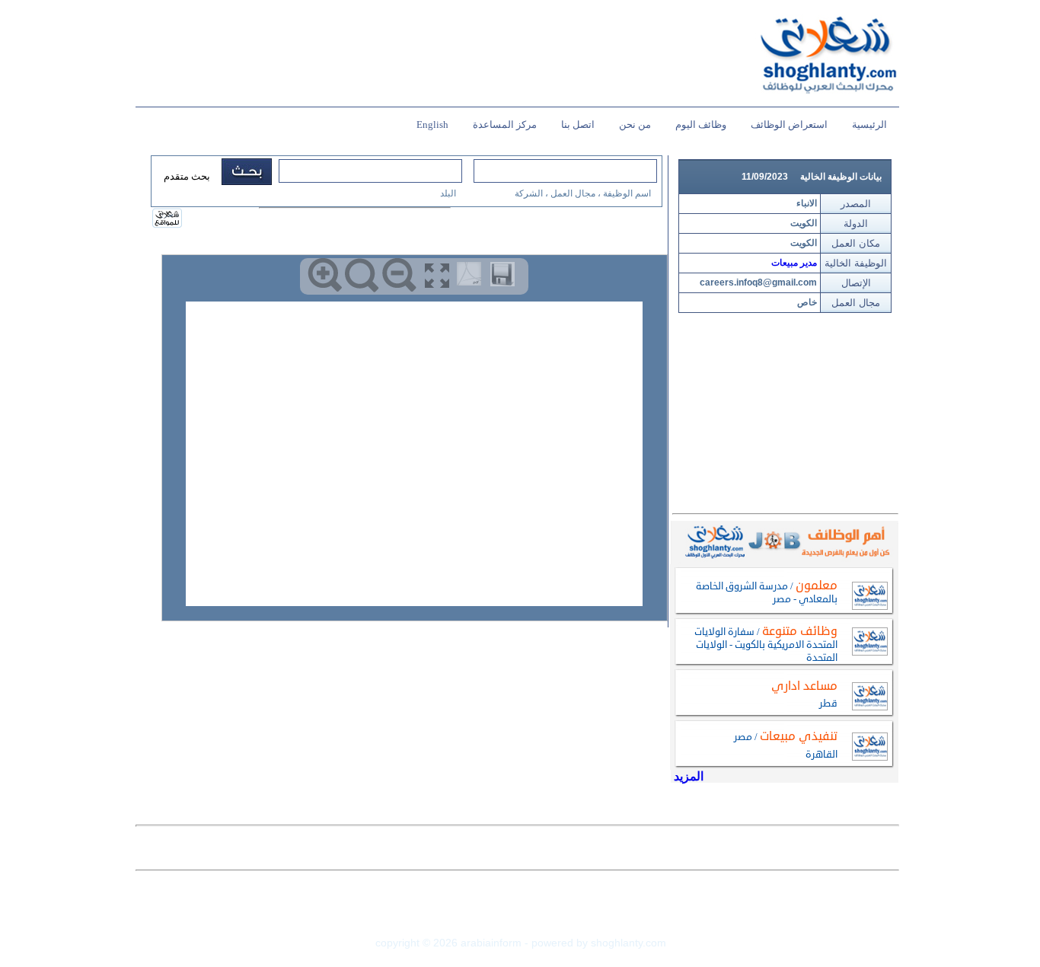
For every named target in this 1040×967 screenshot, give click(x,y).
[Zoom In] (325, 275)
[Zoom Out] (399, 275)
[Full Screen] (437, 275)
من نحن (635, 124)
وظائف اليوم (700, 124)
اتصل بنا (578, 124)
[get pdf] (472, 277)
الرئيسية (869, 124)
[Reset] (362, 275)
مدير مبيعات (794, 262)
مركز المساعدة (505, 124)
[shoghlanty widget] (168, 219)
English (432, 124)
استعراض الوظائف (789, 124)
